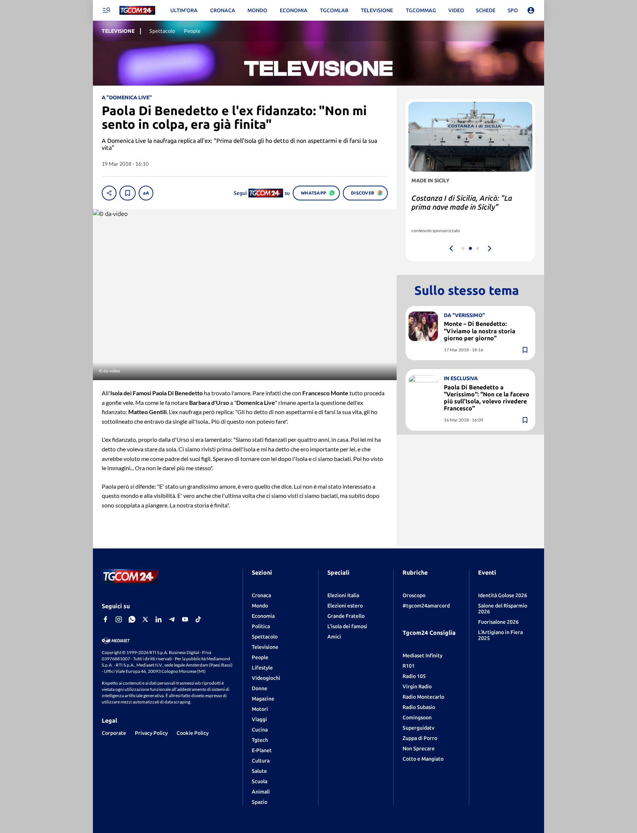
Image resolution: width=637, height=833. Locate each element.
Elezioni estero (345, 606)
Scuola (259, 781)
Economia (263, 616)
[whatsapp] (132, 619)
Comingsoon (417, 717)
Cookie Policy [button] (193, 733)
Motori (260, 709)
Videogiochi (266, 678)
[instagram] (118, 619)
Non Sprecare (419, 748)
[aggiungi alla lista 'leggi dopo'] (127, 193)
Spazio (259, 802)
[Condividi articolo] (109, 193)
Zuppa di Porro (420, 738)
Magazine (263, 699)
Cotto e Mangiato (423, 759)
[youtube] (185, 619)
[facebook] (105, 619)
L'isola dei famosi (347, 626)
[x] (145, 619)
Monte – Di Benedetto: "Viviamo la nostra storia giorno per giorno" (479, 330)
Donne (259, 688)
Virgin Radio (417, 686)
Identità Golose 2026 (502, 595)
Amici (334, 637)
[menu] (106, 10)
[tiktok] (198, 619)
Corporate (114, 733)
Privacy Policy (151, 733)
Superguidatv (418, 728)
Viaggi (259, 719)
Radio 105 (414, 676)
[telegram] (171, 619)
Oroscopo (414, 595)
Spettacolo (265, 637)
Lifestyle (262, 668)
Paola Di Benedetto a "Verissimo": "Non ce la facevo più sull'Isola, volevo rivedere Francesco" (486, 398)
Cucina (260, 730)
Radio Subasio (419, 707)
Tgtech (260, 740)
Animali (261, 792)
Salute (259, 771)
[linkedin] (158, 619)
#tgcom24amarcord (426, 606)
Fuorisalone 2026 (498, 622)
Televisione (265, 647)
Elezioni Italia (343, 595)
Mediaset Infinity (422, 655)
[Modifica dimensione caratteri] (146, 193)
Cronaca (261, 595)
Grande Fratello (346, 616)
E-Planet (262, 750)
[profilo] (531, 10)
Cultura (260, 761)
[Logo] (137, 10)
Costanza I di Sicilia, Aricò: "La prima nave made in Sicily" (461, 202)
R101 (409, 666)
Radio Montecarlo (423, 697)
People (260, 657)
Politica (261, 626)
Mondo (260, 606)
